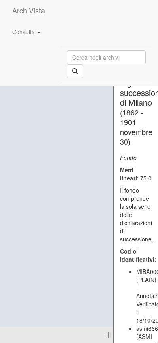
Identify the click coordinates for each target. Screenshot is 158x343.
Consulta (24, 32)
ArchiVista (28, 10)
